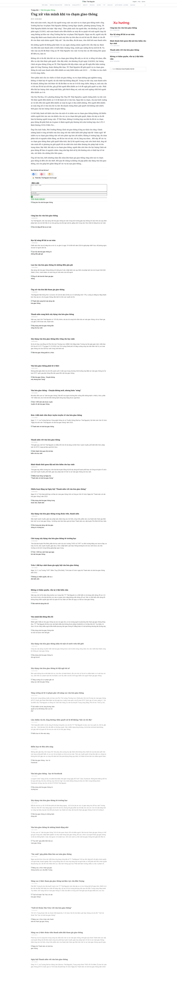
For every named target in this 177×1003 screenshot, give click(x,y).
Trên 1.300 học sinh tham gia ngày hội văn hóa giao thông (55, 565)
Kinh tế (85, 5)
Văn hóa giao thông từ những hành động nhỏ (49, 827)
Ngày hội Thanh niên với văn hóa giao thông (49, 959)
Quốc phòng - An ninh (121, 5)
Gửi (32, 196)
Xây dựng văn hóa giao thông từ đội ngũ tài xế (50, 668)
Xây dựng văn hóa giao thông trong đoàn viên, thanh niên (55, 514)
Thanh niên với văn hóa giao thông (45, 440)
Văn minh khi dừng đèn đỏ (42, 617)
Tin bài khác (38, 199)
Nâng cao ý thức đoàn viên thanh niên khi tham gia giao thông (57, 932)
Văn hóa (92, 5)
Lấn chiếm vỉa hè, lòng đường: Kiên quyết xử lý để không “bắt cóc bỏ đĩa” (61, 720)
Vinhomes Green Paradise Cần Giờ (125, 69)
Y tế (104, 5)
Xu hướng (121, 22)
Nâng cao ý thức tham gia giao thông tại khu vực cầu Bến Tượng (57, 881)
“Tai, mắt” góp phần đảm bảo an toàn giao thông (51, 854)
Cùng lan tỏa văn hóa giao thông (44, 215)
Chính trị (67, 5)
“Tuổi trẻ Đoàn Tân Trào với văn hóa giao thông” (51, 908)
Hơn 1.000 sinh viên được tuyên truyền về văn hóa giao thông (56, 415)
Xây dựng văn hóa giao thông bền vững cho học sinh (53, 339)
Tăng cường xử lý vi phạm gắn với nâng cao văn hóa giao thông (57, 693)
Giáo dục (110, 5)
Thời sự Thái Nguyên (56, 5)
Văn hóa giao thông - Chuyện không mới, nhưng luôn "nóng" (56, 390)
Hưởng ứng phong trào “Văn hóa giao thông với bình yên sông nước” (59, 984)
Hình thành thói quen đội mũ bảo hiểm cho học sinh (52, 464)
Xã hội (99, 5)
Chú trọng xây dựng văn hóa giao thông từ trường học (53, 538)
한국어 (143, 1)
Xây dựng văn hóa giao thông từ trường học (49, 800)
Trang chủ (34, 10)
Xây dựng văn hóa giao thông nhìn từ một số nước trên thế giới (57, 644)
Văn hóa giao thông (48, 10)
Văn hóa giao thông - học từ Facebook (46, 773)
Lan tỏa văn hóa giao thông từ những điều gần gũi (52, 265)
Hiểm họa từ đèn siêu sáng (42, 747)
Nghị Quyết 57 (76, 5)
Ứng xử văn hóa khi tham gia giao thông (47, 289)
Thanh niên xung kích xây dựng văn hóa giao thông (52, 314)
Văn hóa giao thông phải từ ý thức (45, 366)
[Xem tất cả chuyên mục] (145, 5)
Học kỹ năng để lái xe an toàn (43, 240)
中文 (139, 1)
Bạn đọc (132, 5)
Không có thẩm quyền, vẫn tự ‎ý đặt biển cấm (49, 590)
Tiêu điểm (44, 5)
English (135, 1)
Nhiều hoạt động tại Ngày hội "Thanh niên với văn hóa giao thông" (58, 489)
